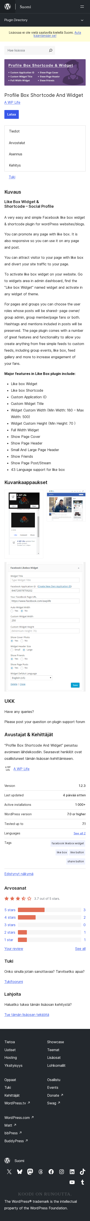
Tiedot (14, 131)
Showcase (55, 1042)
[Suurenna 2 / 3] (80, 495)
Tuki (12, 177)
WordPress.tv (17, 1103)
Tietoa (9, 1042)
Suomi (19, 1161)
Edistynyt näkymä (18, 874)
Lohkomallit (56, 1065)
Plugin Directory (16, 20)
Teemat (53, 1050)
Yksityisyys (13, 1065)
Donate (55, 1095)
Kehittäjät (12, 1095)
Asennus (15, 154)
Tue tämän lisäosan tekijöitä (26, 1014)
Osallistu (53, 1080)
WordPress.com (19, 1117)
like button (77, 852)
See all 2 (80, 833)
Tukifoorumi (13, 981)
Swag (54, 1103)
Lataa (11, 114)
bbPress (13, 1133)
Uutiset (10, 1050)
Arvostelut (17, 143)
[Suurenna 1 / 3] (37, 495)
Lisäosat (54, 1057)
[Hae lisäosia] (50, 50)
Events (52, 1087)
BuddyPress (16, 1141)
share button (76, 861)
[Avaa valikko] (83, 6)
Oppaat (10, 1080)
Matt (10, 1125)
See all (80, 948)
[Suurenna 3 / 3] (80, 568)
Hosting (10, 1057)
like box (62, 852)
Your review (13, 948)
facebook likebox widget (68, 843)
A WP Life (12, 102)
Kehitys (15, 165)
